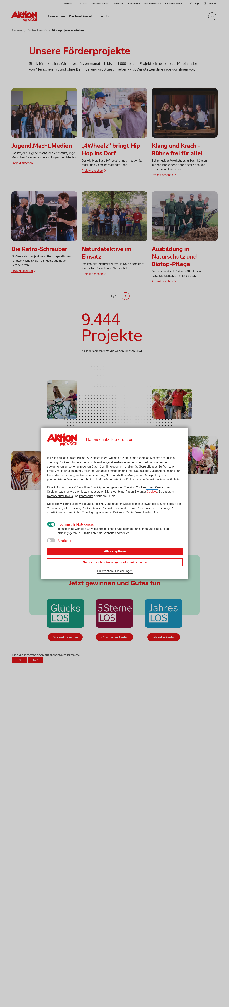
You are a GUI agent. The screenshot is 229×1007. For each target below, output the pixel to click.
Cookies (152, 491)
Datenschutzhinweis (60, 495)
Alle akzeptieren (115, 551)
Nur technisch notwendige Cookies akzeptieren (115, 562)
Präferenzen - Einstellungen (115, 571)
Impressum (86, 495)
